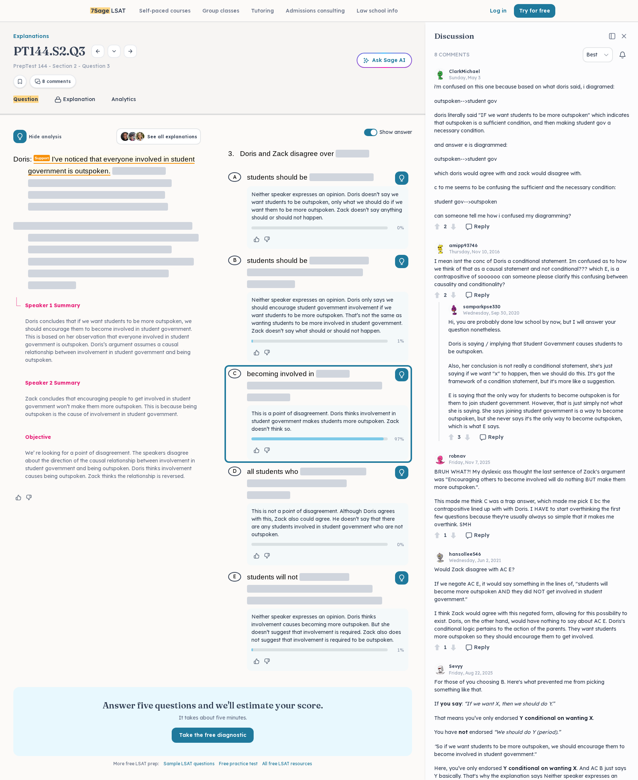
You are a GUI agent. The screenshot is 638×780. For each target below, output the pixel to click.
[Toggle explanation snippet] (401, 178)
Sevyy (456, 666)
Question (25, 99)
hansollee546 (465, 554)
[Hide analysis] (20, 136)
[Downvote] (453, 226)
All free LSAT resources (287, 763)
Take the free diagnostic (212, 735)
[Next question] (130, 51)
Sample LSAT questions (189, 763)
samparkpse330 (481, 306)
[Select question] (114, 51)
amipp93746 (463, 245)
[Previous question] (97, 51)
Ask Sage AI (388, 60)
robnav (457, 456)
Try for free (534, 10)
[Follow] (622, 55)
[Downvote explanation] (29, 497)
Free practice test (238, 763)
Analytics (124, 99)
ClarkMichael (464, 71)
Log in (498, 10)
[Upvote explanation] (18, 497)
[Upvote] (437, 226)
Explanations (31, 36)
